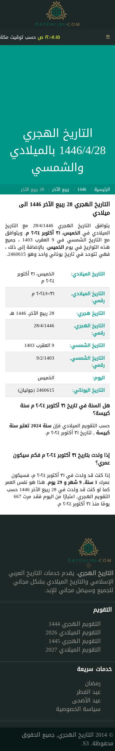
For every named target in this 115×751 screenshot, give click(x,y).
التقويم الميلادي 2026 (73, 632)
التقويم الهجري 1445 (75, 641)
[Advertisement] (57, 87)
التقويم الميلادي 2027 (73, 649)
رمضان (93, 683)
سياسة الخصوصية (78, 709)
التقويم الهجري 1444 (75, 624)
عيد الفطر (89, 692)
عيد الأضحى (86, 700)
